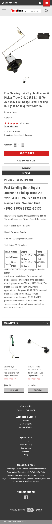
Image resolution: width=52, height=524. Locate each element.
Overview (26, 168)
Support (26, 441)
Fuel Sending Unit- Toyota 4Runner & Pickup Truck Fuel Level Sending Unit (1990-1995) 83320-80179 (36, 374)
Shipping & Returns (26, 427)
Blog (26, 455)
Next (48, 323)
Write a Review (11, 126)
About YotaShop (26, 445)
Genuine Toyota (9, 367)
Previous (43, 323)
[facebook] (26, 497)
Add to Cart (14, 390)
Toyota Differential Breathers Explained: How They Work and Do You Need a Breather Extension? (26, 480)
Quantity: (8, 145)
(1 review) (24, 123)
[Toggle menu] (4, 11)
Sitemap (23, 522)
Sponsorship (26, 448)
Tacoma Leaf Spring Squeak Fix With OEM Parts (26, 472)
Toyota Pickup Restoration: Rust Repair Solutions (26, 475)
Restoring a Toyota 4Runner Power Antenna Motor (26, 469)
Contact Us (26, 451)
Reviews (26, 173)
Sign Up (29, 424)
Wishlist (26, 421)
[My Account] (40, 3)
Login (22, 424)
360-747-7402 (11, 3)
